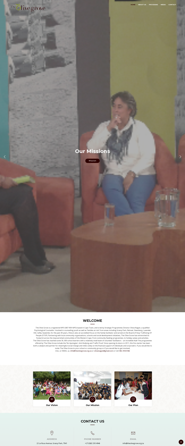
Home (133, 4)
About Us (142, 4)
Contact (172, 4)
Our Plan (133, 405)
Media (163, 4)
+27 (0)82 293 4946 (92, 443)
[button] (4, 156)
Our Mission (92, 405)
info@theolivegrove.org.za (80, 351)
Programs (153, 4)
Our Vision (52, 405)
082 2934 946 (124, 351)
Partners (92, 161)
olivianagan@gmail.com (103, 351)
